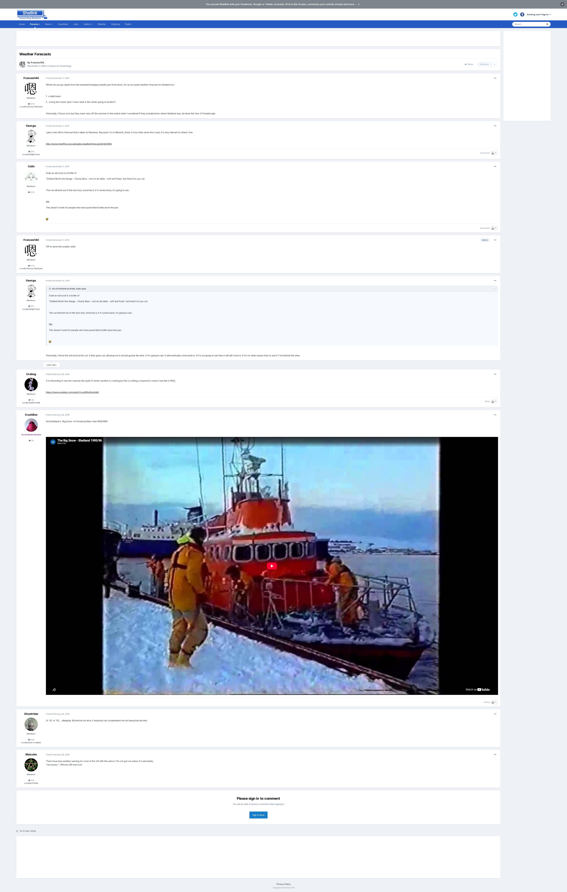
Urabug (31, 374)
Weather (102, 24)
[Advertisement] (258, 38)
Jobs (76, 24)
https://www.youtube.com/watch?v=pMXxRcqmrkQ (72, 392)
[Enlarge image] (47, 219)
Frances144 (37, 62)
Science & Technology (59, 66)
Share (469, 64)
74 (32, 440)
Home (22, 24)
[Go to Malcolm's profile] (31, 765)
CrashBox (31, 414)
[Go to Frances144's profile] (22, 64)
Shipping (115, 24)
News (48, 24)
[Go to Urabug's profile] (31, 384)
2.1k (32, 151)
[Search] (547, 24)
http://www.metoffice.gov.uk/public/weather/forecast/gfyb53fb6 (79, 143)
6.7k (32, 104)
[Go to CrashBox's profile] (31, 425)
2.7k (32, 192)
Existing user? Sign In (538, 14)
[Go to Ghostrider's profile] (31, 724)
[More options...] (495, 78)
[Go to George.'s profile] (31, 136)
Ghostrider (31, 713)
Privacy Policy (283, 884)
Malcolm (31, 754)
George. (31, 125)
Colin (31, 166)
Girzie (487, 401)
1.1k (32, 400)
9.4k (32, 739)
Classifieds (63, 24)
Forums (34, 24)
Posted (57, 78)
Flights (128, 24)
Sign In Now (258, 815)
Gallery (87, 24)
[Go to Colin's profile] (31, 176)
